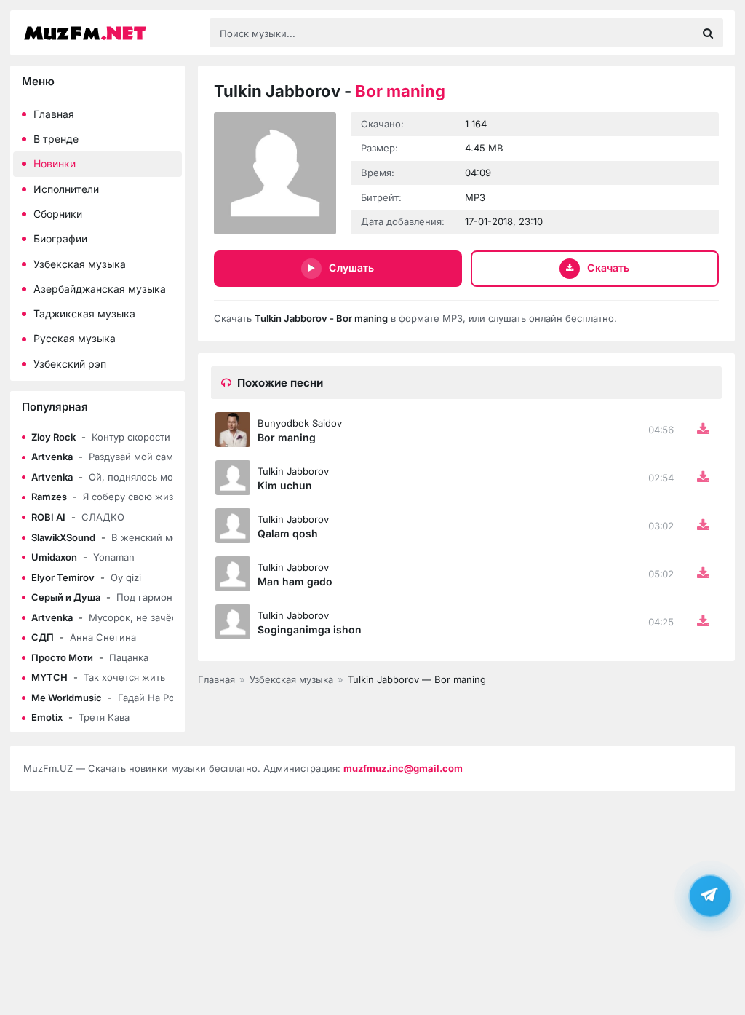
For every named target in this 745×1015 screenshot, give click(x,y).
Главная (53, 114)
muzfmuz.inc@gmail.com (403, 768)
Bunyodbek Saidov (300, 423)
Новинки (54, 163)
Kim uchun (285, 485)
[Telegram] (710, 897)
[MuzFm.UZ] (109, 33)
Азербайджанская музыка (99, 289)
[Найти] (708, 32)
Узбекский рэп (69, 364)
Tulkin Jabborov (293, 471)
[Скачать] (702, 429)
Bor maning (287, 437)
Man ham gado (295, 581)
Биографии (60, 238)
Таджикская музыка (84, 313)
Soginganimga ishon (310, 629)
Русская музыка (74, 338)
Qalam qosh (288, 533)
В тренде (56, 139)
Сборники (57, 214)
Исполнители (66, 189)
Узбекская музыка (79, 264)
